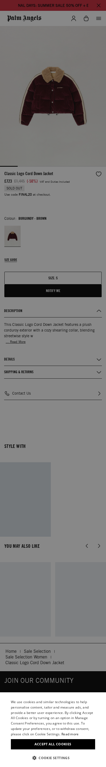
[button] (53, 758)
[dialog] (53, 729)
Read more (70, 734)
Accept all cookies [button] (53, 744)
